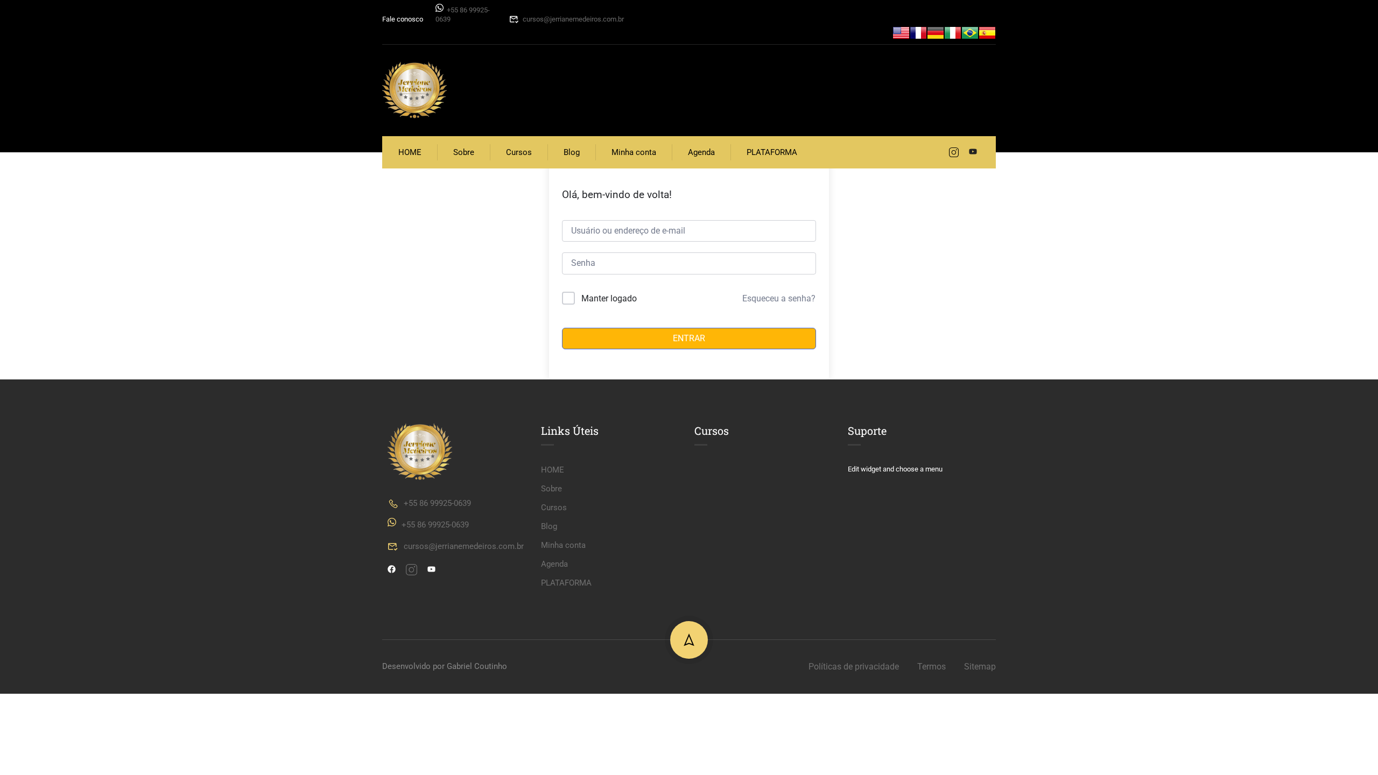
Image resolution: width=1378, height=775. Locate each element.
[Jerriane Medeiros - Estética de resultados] (414, 90)
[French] (918, 32)
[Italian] (952, 32)
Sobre (463, 152)
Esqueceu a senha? (778, 298)
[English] (901, 32)
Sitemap (980, 666)
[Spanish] (987, 32)
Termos (931, 666)
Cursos (519, 152)
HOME (409, 152)
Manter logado (609, 298)
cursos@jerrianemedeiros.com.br (573, 19)
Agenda (701, 152)
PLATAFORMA (772, 152)
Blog (572, 152)
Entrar (689, 338)
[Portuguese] (970, 32)
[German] (935, 32)
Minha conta (633, 152)
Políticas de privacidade (853, 666)
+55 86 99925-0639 (437, 503)
